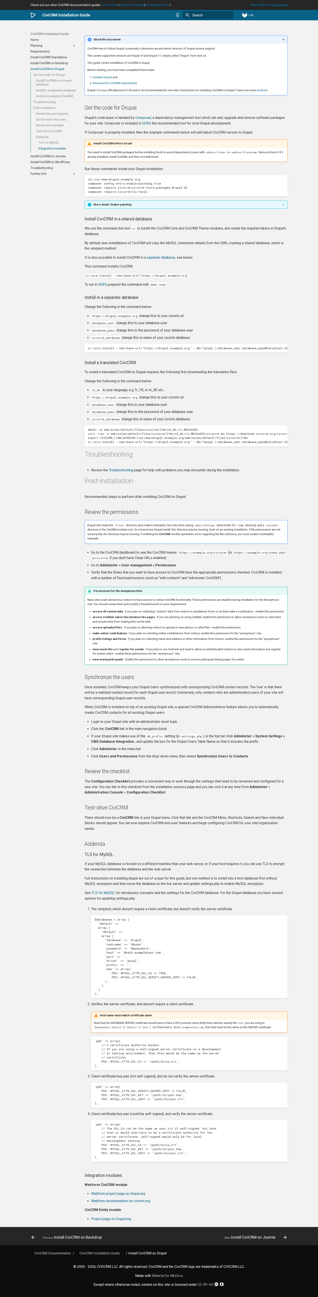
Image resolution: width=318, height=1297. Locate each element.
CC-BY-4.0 (205, 1285)
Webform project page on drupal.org (118, 1194)
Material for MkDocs (167, 1276)
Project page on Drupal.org (111, 1219)
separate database (161, 257)
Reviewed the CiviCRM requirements (115, 83)
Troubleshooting (121, 470)
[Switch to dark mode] (177, 15)
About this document (106, 39)
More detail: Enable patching (112, 204)
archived (262, 90)
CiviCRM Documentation (52, 1253)
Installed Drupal (102, 77)
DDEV (146, 123)
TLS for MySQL (103, 893)
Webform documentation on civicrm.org (120, 1201)
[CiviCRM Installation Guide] (33, 15)
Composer (143, 118)
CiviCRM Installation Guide (50, 34)
